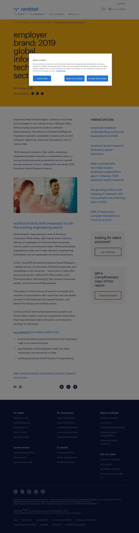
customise (42, 78)
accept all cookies (97, 78)
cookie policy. (61, 71)
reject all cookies (74, 78)
